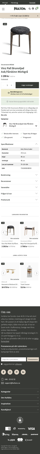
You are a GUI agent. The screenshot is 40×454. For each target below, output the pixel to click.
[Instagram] (10, 372)
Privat (5, 3)
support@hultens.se (12, 383)
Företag (14, 3)
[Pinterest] (16, 372)
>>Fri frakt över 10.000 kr (19, 16)
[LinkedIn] (23, 372)
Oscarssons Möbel (7, 65)
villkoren (18, 364)
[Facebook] (3, 372)
